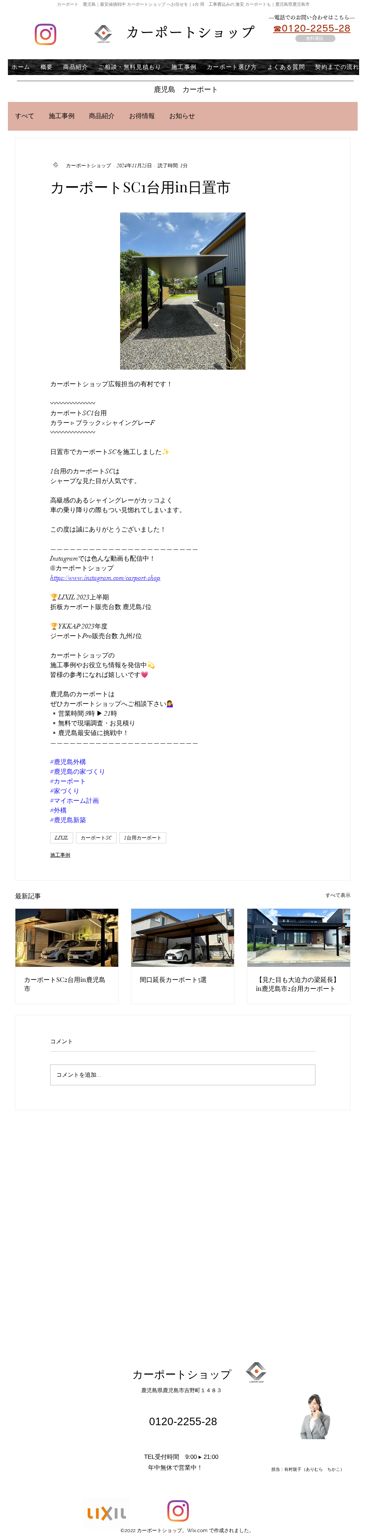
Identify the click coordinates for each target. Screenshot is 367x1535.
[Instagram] (45, 34)
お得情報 (142, 116)
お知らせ (182, 116)
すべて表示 (338, 895)
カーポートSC (96, 838)
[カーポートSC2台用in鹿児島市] (66, 938)
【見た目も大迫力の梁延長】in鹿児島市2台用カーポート (298, 984)
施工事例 (62, 116)
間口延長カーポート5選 (173, 979)
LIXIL (61, 838)
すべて (24, 116)
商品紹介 (102, 116)
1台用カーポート (143, 838)
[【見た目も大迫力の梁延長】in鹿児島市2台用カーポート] (298, 938)
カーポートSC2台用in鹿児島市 (64, 984)
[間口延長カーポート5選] (182, 938)
